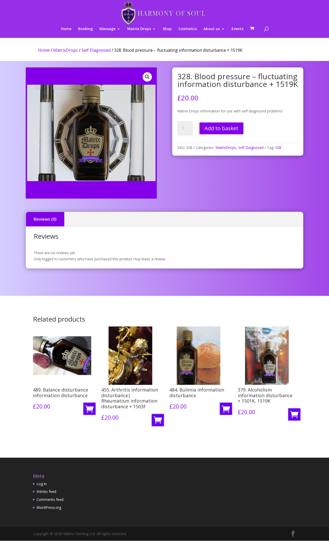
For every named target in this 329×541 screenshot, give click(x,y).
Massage (107, 29)
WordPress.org (48, 507)
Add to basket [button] (90, 410)
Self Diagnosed (96, 50)
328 (278, 147)
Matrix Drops (139, 29)
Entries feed (46, 491)
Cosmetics (187, 29)
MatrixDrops (65, 50)
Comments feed (49, 499)
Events (237, 29)
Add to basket (221, 128)
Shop (167, 29)
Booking (85, 29)
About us (212, 29)
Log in (41, 483)
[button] (147, 77)
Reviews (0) (45, 219)
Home (66, 29)
